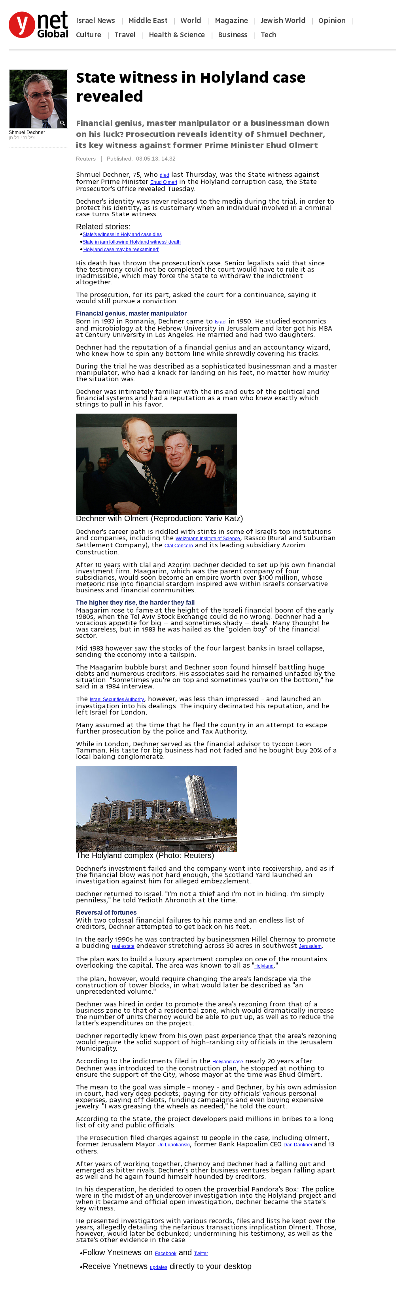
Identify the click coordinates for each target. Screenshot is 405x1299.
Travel (125, 34)
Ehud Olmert (163, 182)
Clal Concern (179, 545)
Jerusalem (310, 946)
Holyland (264, 966)
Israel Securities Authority (117, 699)
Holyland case (227, 1062)
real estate (123, 946)
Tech (268, 34)
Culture (88, 34)
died (164, 175)
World (191, 20)
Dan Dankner (299, 1145)
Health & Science (177, 34)
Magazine (231, 20)
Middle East (148, 20)
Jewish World (283, 20)
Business (233, 34)
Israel (221, 322)
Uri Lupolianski (173, 1145)
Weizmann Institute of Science (208, 538)
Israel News (95, 20)
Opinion (332, 20)
